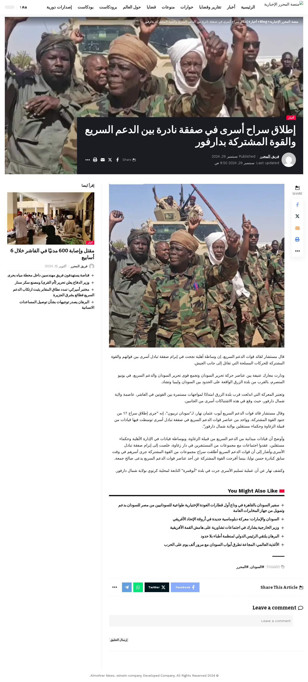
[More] (87, 160)
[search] (33, 7)
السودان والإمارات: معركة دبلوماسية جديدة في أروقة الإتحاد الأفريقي (226, 519)
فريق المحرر (269, 156)
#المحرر (243, 567)
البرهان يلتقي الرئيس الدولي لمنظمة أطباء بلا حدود (240, 536)
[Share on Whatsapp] (138, 587)
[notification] (40, 7)
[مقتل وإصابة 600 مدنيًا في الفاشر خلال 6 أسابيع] (50, 218)
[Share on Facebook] (117, 160)
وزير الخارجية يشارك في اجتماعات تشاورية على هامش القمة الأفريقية (224, 527)
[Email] (102, 160)
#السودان (257, 567)
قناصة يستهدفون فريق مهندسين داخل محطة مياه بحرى (48, 275)
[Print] (95, 160)
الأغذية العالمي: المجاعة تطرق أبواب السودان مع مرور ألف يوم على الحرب (221, 544)
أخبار (291, 117)
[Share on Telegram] (127, 587)
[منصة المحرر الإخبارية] (283, 7)
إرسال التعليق (118, 640)
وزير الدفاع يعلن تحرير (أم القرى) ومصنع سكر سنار (52, 282)
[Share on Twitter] (110, 160)
